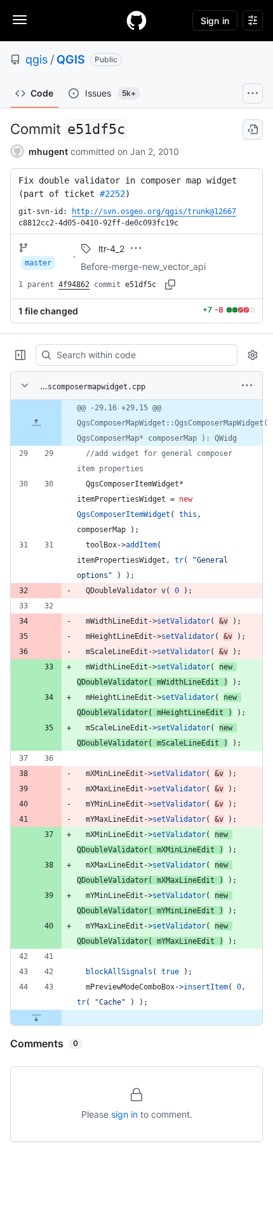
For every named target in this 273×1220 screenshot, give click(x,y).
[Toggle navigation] (19, 19)
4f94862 (74, 284)
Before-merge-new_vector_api (143, 266)
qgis (36, 59)
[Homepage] (136, 20)
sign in (124, 1114)
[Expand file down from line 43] (36, 1017)
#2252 (112, 194)
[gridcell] (136, 423)
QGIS (71, 59)
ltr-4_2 (111, 248)
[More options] (247, 385)
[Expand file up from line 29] (36, 423)
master (38, 262)
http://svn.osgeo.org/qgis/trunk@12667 (154, 211)
